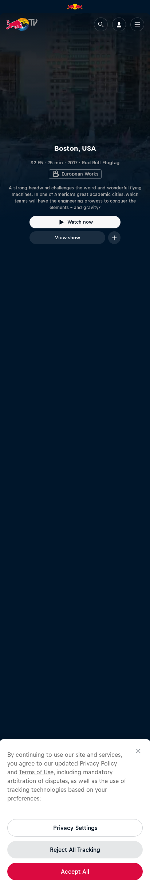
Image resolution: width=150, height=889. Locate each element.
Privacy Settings (75, 828)
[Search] (101, 24)
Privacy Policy (98, 763)
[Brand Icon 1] (75, 6)
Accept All (75, 871)
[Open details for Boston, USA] (75, 135)
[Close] (138, 751)
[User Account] (119, 24)
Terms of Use (36, 772)
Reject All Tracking (75, 849)
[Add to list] (114, 237)
